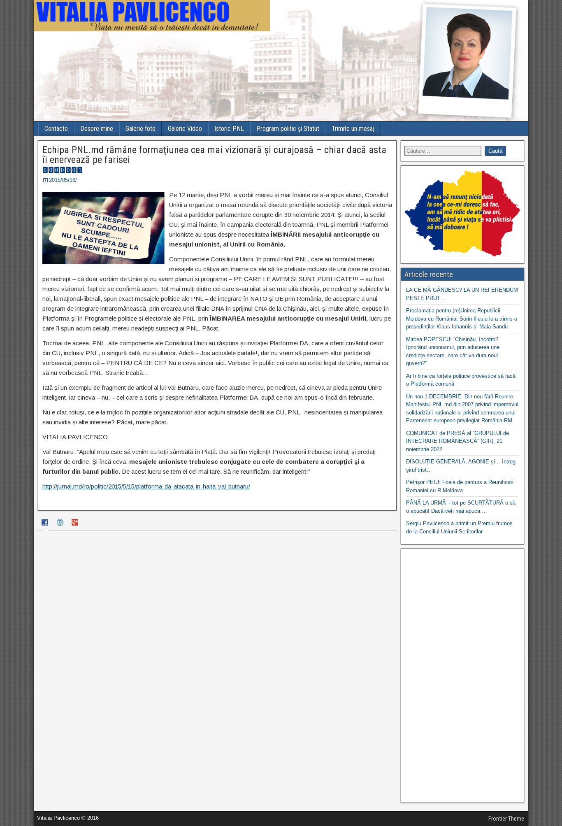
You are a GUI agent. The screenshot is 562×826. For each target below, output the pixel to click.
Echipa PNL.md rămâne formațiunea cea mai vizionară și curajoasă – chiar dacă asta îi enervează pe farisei (214, 154)
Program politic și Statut (287, 129)
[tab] (46, 524)
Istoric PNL (229, 129)
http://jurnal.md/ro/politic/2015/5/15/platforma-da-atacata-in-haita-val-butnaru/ (146, 486)
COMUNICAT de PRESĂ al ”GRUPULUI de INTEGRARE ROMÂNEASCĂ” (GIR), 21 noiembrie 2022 (457, 441)
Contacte (56, 129)
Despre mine (96, 129)
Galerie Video (185, 129)
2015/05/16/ (63, 180)
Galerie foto (140, 129)
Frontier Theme (506, 818)
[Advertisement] (462, 675)
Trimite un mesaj (353, 129)
